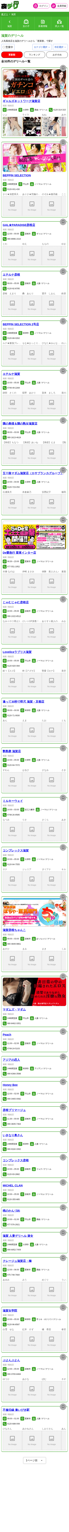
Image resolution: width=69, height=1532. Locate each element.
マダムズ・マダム (14, 1009)
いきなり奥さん (13, 1135)
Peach (7, 1034)
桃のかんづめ (11, 1210)
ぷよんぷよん (11, 1360)
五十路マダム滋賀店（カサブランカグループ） (33, 473)
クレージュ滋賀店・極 (17, 1261)
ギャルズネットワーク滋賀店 (21, 101)
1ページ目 (32, 1460)
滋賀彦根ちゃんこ (14, 930)
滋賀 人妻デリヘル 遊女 (18, 1235)
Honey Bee (10, 1085)
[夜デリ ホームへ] (9, 6)
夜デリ (4, 14)
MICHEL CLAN (13, 1185)
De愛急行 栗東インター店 (19, 552)
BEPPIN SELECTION (17, 175)
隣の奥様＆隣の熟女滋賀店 (20, 423)
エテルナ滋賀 (11, 374)
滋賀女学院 (10, 1310)
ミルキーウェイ (13, 800)
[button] (34, 83)
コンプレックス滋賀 (16, 850)
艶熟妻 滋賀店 (12, 751)
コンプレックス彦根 (16, 1160)
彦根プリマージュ (14, 1110)
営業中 (9, 47)
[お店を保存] (63, 68)
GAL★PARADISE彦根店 (19, 225)
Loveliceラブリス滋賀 (17, 652)
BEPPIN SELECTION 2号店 (21, 324)
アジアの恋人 (11, 1059)
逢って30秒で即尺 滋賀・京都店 (23, 701)
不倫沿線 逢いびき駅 (16, 1409)
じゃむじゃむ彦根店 (16, 602)
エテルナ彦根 (11, 274)
